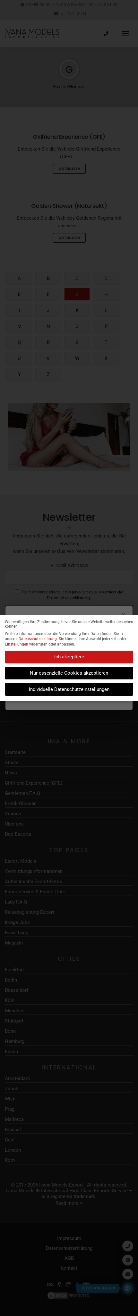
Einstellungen (16, 644)
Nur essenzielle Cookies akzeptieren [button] (69, 673)
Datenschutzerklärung (38, 639)
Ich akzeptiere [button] (69, 657)
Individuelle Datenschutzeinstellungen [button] (69, 689)
